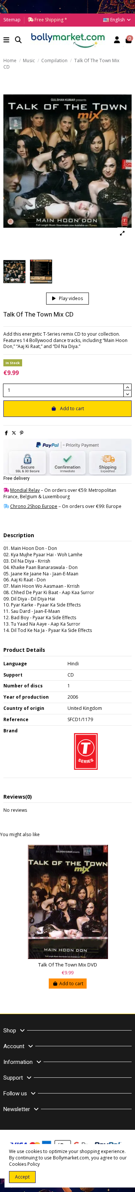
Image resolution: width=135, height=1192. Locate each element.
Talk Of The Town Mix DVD (67, 965)
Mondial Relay (25, 490)
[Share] (6, 433)
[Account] (117, 40)
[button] (6, 40)
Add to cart (72, 408)
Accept (22, 1177)
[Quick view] (126, 856)
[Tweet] (14, 433)
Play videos (70, 298)
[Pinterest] (21, 433)
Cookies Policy (24, 1164)
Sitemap (12, 19)
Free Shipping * (50, 19)
